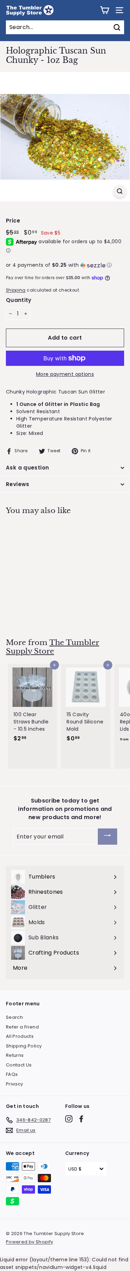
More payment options (65, 374)
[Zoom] (119, 191)
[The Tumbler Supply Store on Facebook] (81, 1118)
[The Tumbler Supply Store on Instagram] (68, 1118)
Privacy (14, 1084)
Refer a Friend (22, 1027)
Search (14, 1017)
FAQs (12, 1074)
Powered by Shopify (29, 1242)
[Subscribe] (107, 836)
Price (13, 220)
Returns (15, 1055)
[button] (65, 265)
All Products (20, 1036)
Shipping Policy (24, 1046)
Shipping (16, 290)
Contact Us (19, 1065)
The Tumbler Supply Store (52, 647)
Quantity (19, 300)
